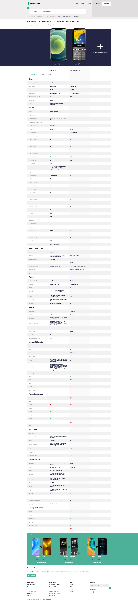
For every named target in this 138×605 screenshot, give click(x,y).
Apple (51, 68)
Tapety (89, 3)
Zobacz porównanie (41, 562)
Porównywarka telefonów (33, 586)
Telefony (83, 3)
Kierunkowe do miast (54, 591)
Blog (77, 3)
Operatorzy (29, 595)
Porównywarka (96, 3)
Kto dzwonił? (52, 595)
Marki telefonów (31, 584)
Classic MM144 (75, 70)
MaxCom (72, 68)
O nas (71, 584)
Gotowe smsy (30, 593)
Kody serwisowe (53, 589)
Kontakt (72, 591)
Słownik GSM (52, 586)
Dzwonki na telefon (32, 589)
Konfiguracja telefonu (54, 584)
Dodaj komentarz (31, 575)
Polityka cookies (74, 589)
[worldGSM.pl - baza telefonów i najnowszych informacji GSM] (33, 3)
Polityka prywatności (75, 586)
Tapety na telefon (31, 591)
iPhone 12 (53, 70)
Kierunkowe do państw (54, 593)
